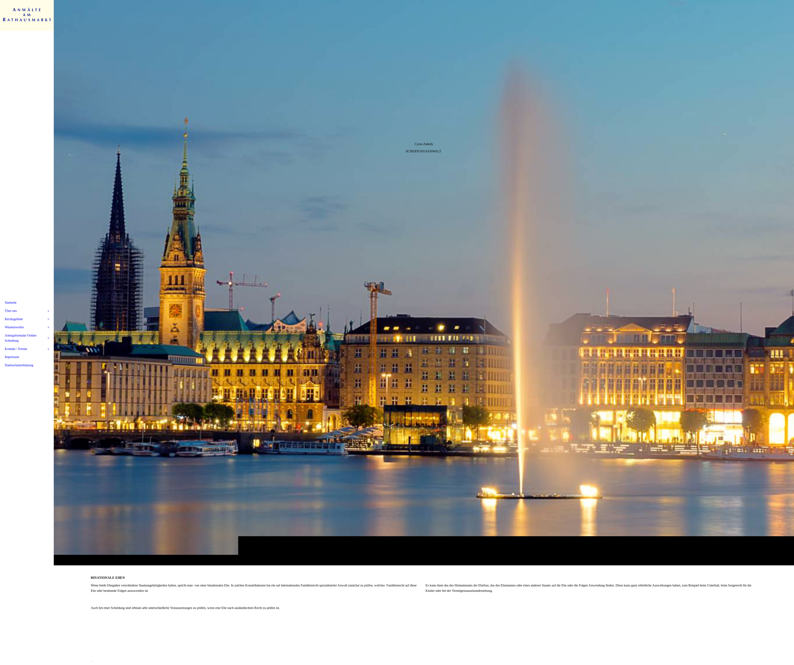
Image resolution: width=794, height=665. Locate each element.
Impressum (12, 357)
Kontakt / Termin (16, 349)
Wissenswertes (14, 327)
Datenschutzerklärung (19, 365)
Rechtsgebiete (14, 319)
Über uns (11, 311)
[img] (424, 282)
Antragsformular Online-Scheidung (21, 338)
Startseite (11, 302)
